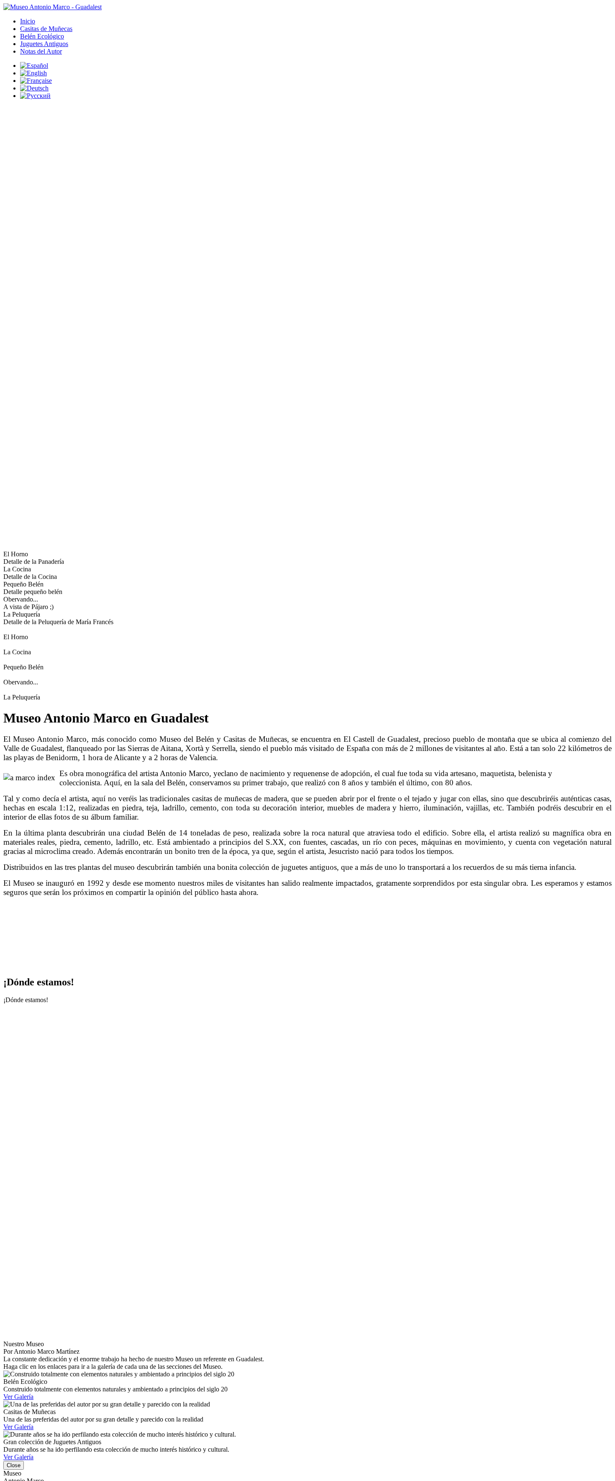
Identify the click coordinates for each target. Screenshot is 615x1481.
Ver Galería (18, 1396)
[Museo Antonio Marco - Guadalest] (52, 6)
